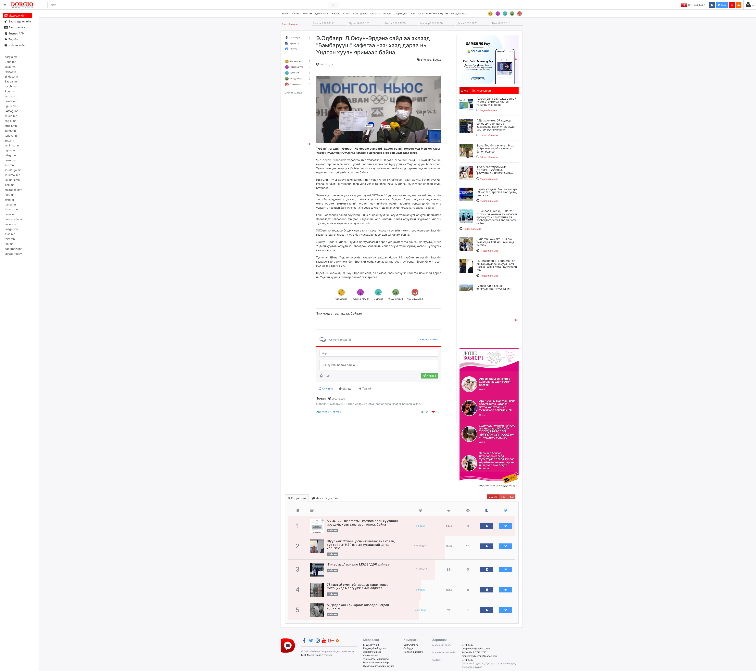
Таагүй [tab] (366, 388)
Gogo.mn (10, 61)
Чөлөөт (387, 13)
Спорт (346, 13)
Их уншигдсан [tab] (481, 90)
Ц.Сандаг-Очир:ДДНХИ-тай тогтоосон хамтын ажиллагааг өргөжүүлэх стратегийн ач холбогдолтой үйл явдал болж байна (496, 217)
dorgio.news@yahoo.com (476, 648)
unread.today (13, 253)
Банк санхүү (16, 27)
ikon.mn (10, 91)
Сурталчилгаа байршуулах (378, 666)
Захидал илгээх (472, 474)
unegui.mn (11, 229)
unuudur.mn (12, 179)
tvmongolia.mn (14, 219)
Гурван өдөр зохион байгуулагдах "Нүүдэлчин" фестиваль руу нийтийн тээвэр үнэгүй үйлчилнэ (497, 290)
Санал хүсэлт (371, 655)
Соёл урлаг (359, 13)
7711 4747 (467, 644)
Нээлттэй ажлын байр (376, 662)
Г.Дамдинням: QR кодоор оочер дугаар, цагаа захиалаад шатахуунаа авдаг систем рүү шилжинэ (496, 125)
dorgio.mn (11, 56)
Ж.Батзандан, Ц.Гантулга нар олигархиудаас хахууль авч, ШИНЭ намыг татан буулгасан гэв (496, 265)
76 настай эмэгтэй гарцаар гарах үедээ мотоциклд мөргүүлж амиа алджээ (357, 586)
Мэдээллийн (16, 15)
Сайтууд (408, 648)
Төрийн (13, 39)
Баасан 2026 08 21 (323, 23)
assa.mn (10, 234)
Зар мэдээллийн (19, 21)
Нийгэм (307, 13)
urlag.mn (10, 155)
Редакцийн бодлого (374, 648)
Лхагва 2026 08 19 (394, 23)
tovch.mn (11, 86)
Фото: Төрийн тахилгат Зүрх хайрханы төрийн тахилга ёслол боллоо (495, 148)
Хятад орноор (458, 13)
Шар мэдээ (401, 13)
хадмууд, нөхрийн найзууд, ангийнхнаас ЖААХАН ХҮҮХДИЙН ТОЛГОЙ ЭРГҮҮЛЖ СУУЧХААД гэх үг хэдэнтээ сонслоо (497, 431)
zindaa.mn (11, 76)
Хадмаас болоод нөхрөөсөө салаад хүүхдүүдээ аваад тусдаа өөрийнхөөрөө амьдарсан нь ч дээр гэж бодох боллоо (496, 460)
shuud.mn (11, 116)
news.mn (10, 71)
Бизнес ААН (16, 33)
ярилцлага (416, 13)
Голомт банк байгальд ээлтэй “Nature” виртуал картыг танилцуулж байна (496, 101)
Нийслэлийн (16, 45)
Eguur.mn (11, 106)
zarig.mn (10, 130)
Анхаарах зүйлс (429, 339)
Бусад (437, 59)
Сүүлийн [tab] (327, 388)
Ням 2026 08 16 (500, 23)
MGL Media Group (311, 654)
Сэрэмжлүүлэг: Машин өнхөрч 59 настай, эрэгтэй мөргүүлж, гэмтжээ (497, 192)
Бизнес (336, 13)
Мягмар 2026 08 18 (431, 23)
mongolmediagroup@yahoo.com (479, 655)
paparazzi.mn (13, 248)
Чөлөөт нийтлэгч (413, 651)
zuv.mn (9, 140)
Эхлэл (285, 13)
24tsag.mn (11, 111)
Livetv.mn (11, 101)
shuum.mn (11, 209)
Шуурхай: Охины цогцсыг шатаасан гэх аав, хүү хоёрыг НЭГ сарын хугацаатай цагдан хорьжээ (361, 544)
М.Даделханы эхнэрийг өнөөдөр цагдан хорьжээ (358, 606)
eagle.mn (10, 120)
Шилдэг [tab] (347, 388)
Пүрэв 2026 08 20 (359, 23)
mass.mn (10, 224)
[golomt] (489, 59)
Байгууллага (410, 644)
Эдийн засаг (322, 13)
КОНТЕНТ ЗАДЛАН (437, 13)
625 (723, 4)
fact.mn (9, 194)
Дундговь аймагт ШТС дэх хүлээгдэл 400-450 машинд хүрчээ (495, 242)
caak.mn (10, 66)
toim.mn (10, 239)
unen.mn (10, 160)
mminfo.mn (12, 145)
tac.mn (9, 243)
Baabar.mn (11, 81)
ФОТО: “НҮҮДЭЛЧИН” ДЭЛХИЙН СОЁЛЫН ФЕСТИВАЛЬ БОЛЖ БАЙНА (494, 170)
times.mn (10, 214)
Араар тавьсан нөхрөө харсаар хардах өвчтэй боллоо (495, 381)
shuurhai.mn (12, 175)
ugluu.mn (10, 150)
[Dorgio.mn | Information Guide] (288, 645)
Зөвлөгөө (374, 13)
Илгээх (431, 375)
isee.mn (9, 184)
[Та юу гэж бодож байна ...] (379, 365)
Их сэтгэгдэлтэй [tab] (326, 498)
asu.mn (9, 165)
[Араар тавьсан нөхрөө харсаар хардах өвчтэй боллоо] (469, 384)
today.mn (11, 135)
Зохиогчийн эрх (372, 651)
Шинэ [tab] (464, 90)
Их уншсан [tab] (298, 498)
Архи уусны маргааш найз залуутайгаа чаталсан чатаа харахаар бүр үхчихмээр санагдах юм (497, 405)
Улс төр (295, 13)
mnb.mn (10, 96)
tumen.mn (11, 204)
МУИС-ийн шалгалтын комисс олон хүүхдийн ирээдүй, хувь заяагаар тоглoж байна (362, 522)
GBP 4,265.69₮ (696, 4)
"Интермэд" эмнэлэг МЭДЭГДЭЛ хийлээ (358, 564)
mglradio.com (13, 189)
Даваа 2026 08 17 (467, 23)
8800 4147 (468, 652)
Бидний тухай (371, 644)
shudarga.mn (13, 170)
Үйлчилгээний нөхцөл (376, 658)
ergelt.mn (11, 125)
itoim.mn (10, 199)
